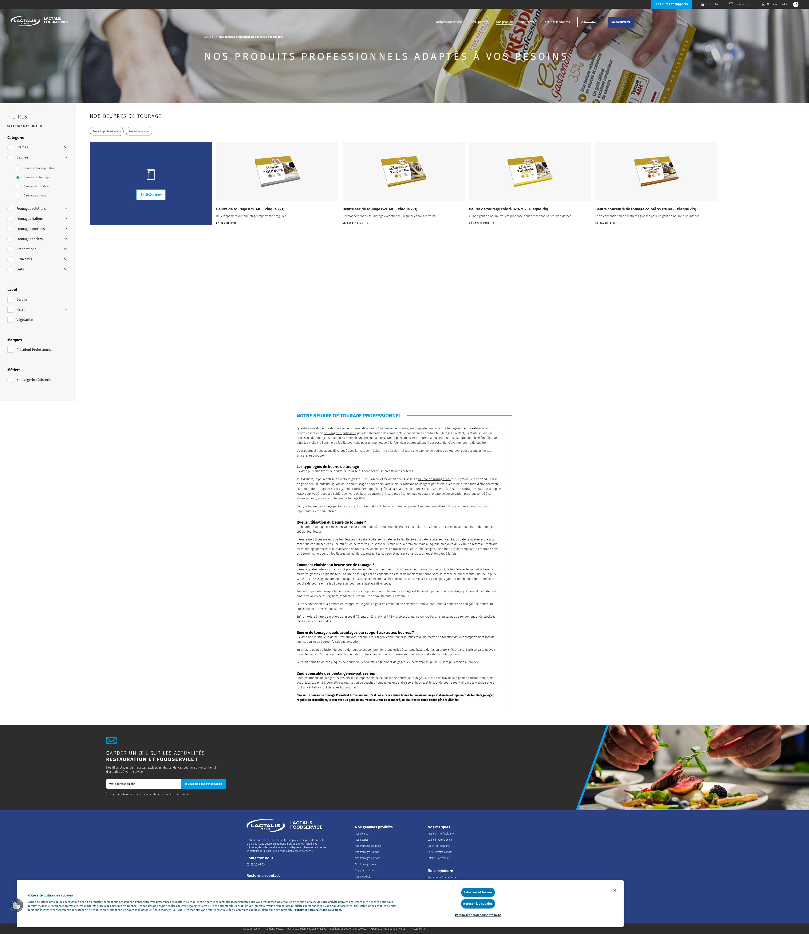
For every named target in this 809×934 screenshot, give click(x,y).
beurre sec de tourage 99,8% (462, 489)
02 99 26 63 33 (255, 864)
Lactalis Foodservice (449, 22)
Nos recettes (529, 22)
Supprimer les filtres (22, 126)
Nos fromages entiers (367, 864)
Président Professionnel (387, 451)
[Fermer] (614, 890)
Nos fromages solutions (368, 845)
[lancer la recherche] (795, 4)
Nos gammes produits (374, 827)
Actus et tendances (557, 22)
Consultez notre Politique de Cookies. (318, 909)
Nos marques (439, 827)
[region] (320, 903)
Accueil (208, 36)
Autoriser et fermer (478, 892)
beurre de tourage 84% (317, 489)
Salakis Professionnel (439, 858)
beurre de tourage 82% (434, 479)
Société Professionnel (440, 852)
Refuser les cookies (478, 904)
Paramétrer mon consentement (478, 915)
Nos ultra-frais (363, 876)
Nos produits (504, 22)
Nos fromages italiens (367, 852)
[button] (16, 905)
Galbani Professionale (440, 839)
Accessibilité (418, 928)
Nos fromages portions (367, 858)
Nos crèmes (361, 833)
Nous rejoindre (440, 871)
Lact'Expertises (479, 22)
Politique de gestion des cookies (348, 928)
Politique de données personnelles (306, 928)
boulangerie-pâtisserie (340, 433)
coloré (350, 506)
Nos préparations (364, 870)
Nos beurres (361, 839)
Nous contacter (620, 22)
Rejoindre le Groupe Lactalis (443, 877)
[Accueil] (40, 21)
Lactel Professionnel (439, 845)
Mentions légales (274, 928)
